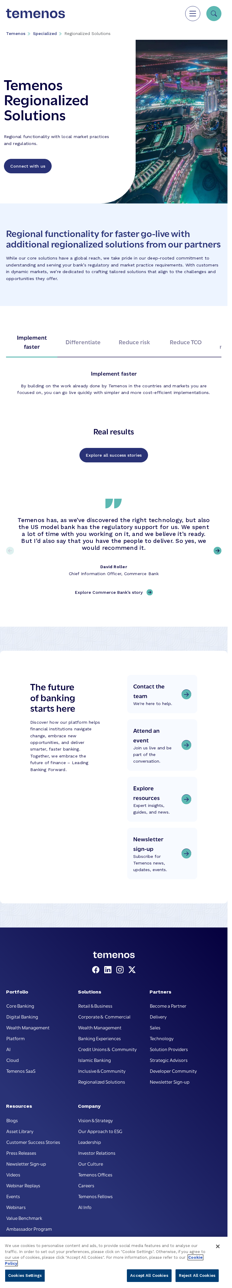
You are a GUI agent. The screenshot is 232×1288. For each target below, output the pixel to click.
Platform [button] (15, 1038)
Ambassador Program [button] (29, 1228)
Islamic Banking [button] (94, 1060)
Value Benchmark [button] (24, 1217)
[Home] (35, 13)
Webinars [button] (16, 1207)
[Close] (217, 1246)
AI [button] (8, 1049)
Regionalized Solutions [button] (101, 1081)
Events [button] (13, 1196)
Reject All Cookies (197, 1275)
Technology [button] (161, 1038)
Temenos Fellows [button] (95, 1196)
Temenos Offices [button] (95, 1174)
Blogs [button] (12, 1120)
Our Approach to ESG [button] (100, 1131)
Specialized (45, 33)
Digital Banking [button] (22, 1016)
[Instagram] (121, 970)
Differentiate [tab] (83, 341)
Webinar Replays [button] (23, 1185)
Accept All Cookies (149, 1275)
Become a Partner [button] (168, 1005)
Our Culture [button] (90, 1163)
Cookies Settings (25, 1275)
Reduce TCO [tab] (186, 341)
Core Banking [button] (20, 1005)
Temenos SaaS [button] (20, 1070)
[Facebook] (97, 970)
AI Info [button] (85, 1207)
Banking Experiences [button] (99, 1038)
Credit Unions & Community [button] (107, 1049)
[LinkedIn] (109, 970)
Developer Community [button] (173, 1070)
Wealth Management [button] (28, 1027)
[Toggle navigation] (192, 13)
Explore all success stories (114, 455)
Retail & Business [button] (95, 1005)
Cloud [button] (12, 1060)
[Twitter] (132, 970)
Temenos (15, 33)
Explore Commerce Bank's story (109, 592)
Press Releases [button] (21, 1152)
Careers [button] (86, 1185)
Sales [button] (155, 1027)
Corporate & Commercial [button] (104, 1016)
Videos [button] (13, 1174)
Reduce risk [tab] (134, 341)
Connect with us (27, 166)
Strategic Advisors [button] (169, 1060)
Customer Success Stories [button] (33, 1141)
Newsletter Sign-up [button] (169, 1081)
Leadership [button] (89, 1141)
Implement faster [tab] (32, 341)
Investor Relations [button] (96, 1152)
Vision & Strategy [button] (95, 1120)
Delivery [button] (158, 1016)
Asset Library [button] (19, 1131)
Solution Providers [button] (169, 1049)
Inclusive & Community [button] (101, 1070)
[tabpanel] (113, 383)
